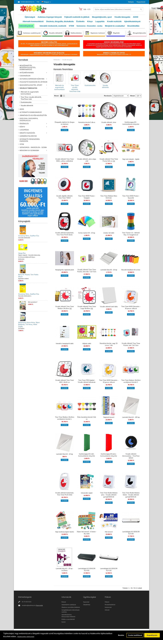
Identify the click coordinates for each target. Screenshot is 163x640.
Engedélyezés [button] (152, 635)
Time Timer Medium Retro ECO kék (108, 197)
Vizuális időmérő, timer (108, 122)
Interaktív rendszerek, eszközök (53, 26)
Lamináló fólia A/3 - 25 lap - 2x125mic (64, 569)
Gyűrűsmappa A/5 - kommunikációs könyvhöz (131, 123)
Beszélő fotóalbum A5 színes (130, 270)
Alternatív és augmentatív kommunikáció (30, 93)
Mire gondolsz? (32, 302)
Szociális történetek (24, 238)
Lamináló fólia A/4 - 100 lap (131, 417)
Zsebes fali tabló (108, 233)
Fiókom (107, 602)
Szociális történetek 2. (24, 296)
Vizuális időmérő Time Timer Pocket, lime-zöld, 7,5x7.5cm (86, 270)
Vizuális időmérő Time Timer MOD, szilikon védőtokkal (64, 160)
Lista (61, 96)
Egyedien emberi (23, 278)
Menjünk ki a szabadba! (115, 26)
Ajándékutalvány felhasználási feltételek (68, 615)
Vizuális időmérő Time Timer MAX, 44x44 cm (64, 381)
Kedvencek (108, 607)
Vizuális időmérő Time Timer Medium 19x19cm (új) (64, 307)
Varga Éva (22, 253)
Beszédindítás (133, 26)
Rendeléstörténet (110, 604)
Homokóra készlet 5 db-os (86, 122)
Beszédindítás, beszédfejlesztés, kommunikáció (28, 67)
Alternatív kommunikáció (33, 21)
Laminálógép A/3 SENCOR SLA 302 (130, 533)
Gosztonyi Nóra (23, 236)
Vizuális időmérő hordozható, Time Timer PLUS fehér (64, 494)
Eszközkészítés (26, 102)
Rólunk (64, 602)
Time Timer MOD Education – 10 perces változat (108, 381)
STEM (71, 26)
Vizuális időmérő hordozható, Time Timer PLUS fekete (64, 234)
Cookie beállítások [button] (135, 635)
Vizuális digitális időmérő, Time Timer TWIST (64, 197)
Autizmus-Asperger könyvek (50, 17)
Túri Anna (29, 324)
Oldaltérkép (86, 604)
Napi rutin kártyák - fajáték (130, 159)
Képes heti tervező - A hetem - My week (86, 533)
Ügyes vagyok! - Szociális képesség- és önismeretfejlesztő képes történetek (29, 257)
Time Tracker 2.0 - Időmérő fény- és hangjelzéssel (131, 234)
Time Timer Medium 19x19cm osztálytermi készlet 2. (130, 381)
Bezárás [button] (121, 635)
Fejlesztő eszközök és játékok (76, 17)
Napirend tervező (108, 417)
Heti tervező (109, 532)
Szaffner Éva (34, 236)
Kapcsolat (39, 605)
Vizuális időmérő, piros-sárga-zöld (86, 160)
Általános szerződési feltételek (71, 607)
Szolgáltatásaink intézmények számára (71, 611)
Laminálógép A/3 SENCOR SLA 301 (86, 569)
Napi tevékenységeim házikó (64, 532)
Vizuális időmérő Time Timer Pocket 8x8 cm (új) (109, 160)
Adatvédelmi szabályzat (69, 604)
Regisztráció (141, 2)
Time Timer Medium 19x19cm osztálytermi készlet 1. (64, 418)
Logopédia (99, 21)
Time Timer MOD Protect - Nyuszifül (130, 197)
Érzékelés (80, 21)
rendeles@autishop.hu (27, 2)
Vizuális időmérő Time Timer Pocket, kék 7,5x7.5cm (131, 344)
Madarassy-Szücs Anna (26, 322)
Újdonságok (30, 17)
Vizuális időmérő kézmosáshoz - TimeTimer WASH (130, 456)
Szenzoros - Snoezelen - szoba (89, 26)
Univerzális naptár (86, 493)
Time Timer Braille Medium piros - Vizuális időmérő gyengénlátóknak (108, 495)
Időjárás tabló (86, 343)
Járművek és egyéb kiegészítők (33, 115)
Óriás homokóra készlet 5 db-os (86, 418)
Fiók (38, 2)
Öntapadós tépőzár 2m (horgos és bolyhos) (65, 123)
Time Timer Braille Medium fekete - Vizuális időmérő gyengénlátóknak (130, 495)
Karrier (64, 622)
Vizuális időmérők (27, 105)
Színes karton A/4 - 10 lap (86, 233)
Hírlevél (107, 610)
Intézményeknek (26, 26)
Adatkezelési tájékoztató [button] (25, 636)
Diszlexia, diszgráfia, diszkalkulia (60, 21)
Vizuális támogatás (122, 17)
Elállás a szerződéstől (68, 619)
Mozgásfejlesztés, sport (102, 17)
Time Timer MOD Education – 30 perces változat (130, 307)
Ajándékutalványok (132, 21)
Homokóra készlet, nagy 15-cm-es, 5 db (109, 344)
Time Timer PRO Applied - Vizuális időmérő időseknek (86, 381)
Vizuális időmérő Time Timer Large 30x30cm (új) (87, 307)
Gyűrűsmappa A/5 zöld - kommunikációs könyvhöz (86, 455)
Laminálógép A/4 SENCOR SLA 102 (108, 569)
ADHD (135, 17)
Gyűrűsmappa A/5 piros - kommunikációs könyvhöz (108, 455)
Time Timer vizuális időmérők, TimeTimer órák (31, 98)
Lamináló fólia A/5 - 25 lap (108, 270)
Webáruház (57, 59)
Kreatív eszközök (114, 21)
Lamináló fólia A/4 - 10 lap (64, 454)
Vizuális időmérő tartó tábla (109, 306)
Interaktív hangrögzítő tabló (64, 343)
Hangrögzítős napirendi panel (64, 270)
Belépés (131, 2)
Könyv (90, 21)
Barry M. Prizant (24, 274)
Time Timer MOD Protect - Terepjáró (86, 197)
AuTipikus (21, 328)
